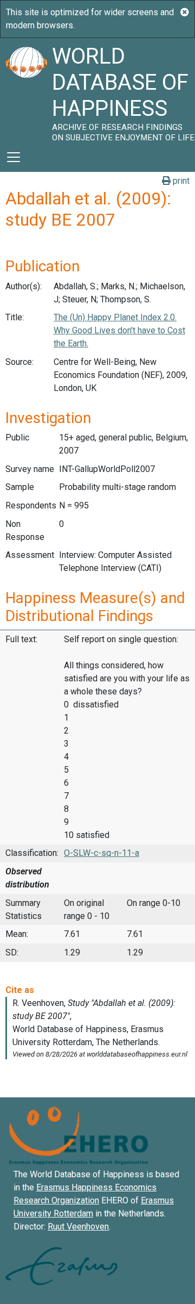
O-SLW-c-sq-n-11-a (101, 853)
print (180, 181)
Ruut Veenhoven (78, 1226)
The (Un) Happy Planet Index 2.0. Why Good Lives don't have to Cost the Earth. (119, 330)
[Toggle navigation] (13, 157)
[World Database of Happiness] (26, 90)
